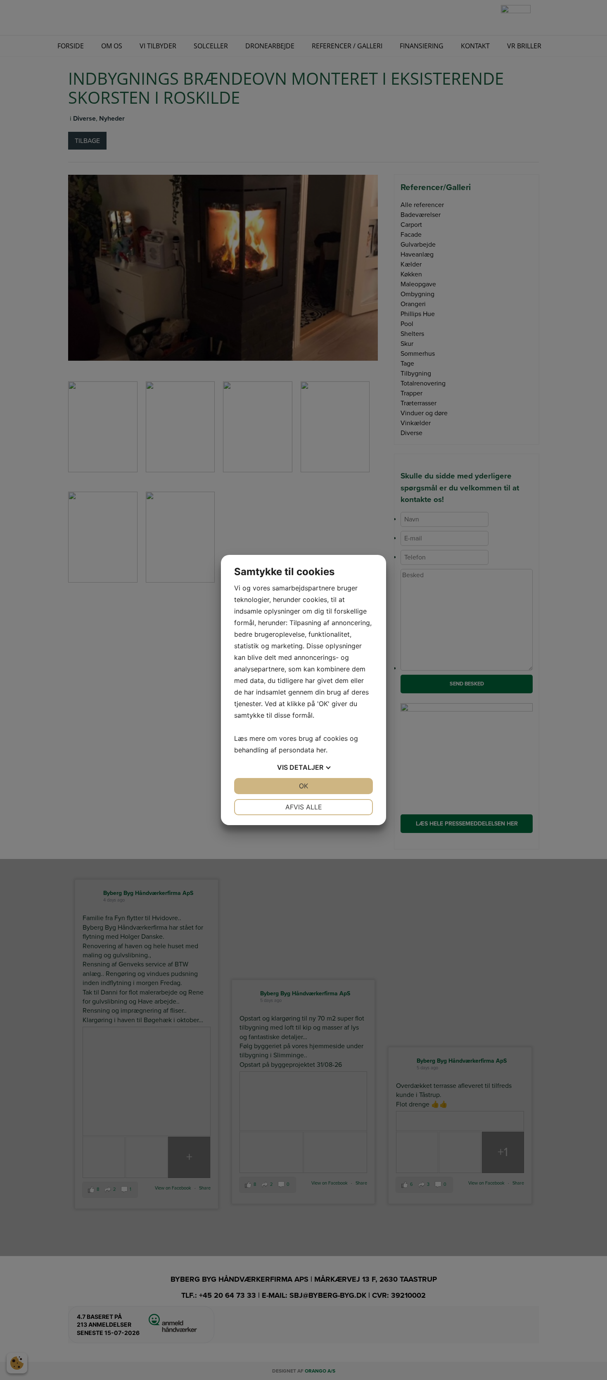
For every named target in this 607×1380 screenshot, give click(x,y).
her (321, 750)
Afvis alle (303, 807)
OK (303, 786)
